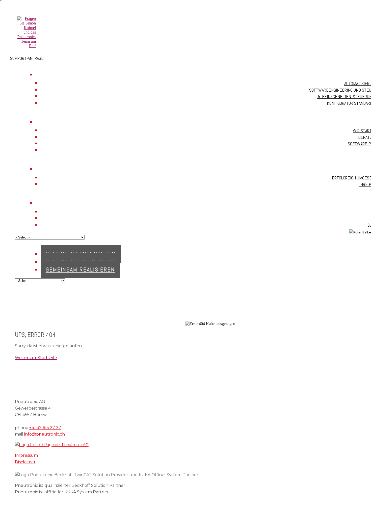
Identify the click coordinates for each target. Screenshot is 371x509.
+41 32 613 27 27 (45, 427)
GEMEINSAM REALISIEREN (80, 269)
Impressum (26, 455)
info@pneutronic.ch (44, 434)
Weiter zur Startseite (36, 357)
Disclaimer (25, 462)
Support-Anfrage (27, 58)
